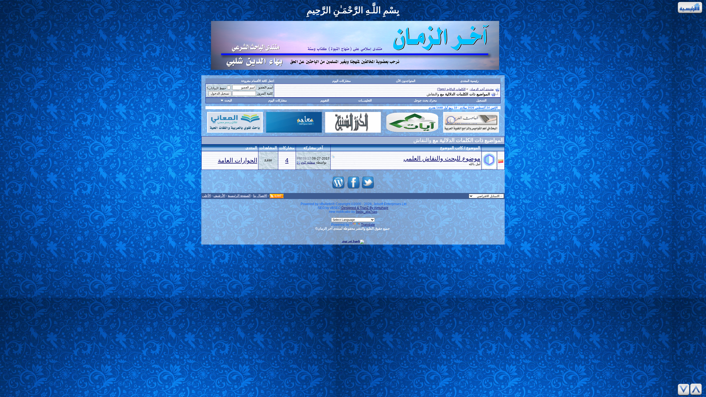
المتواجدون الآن (405, 80)
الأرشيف (219, 196)
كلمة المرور (265, 93)
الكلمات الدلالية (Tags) (451, 89)
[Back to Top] (697, 389)
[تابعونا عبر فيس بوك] (353, 188)
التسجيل (481, 100)
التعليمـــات (365, 100)
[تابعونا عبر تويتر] (368, 188)
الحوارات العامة (237, 160)
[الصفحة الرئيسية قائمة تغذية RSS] (277, 196)
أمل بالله (474, 164)
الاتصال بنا (260, 196)
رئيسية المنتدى (469, 80)
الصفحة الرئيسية (239, 196)
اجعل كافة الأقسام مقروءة (257, 80)
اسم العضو (265, 87)
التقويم (324, 100)
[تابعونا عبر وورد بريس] (338, 188)
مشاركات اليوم (341, 80)
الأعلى (206, 196)
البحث (228, 100)
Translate (368, 225)
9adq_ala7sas (366, 212)
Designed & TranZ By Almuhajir (364, 208)
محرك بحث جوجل (425, 100)
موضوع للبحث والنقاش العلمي (441, 158)
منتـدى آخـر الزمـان (482, 89)
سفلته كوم (308, 162)
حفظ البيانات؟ (216, 88)
